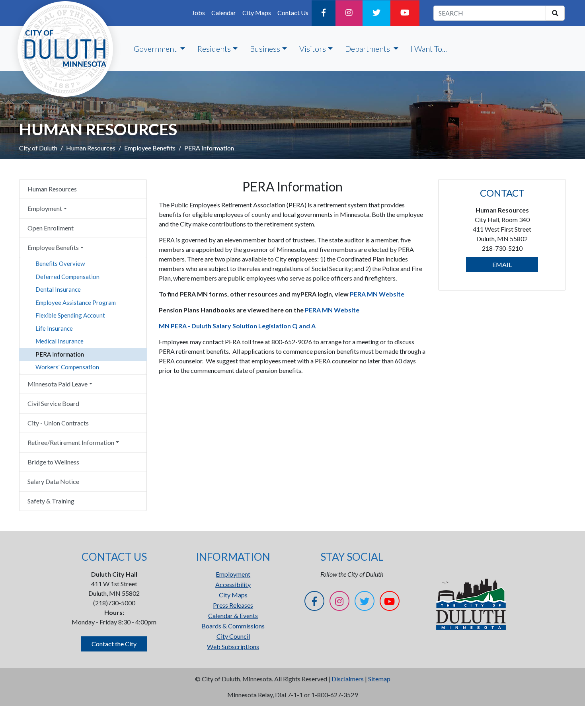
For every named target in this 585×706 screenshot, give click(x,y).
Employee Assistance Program (75, 302)
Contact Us (292, 12)
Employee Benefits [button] (53, 247)
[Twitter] (376, 13)
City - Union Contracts (58, 423)
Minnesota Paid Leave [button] (57, 384)
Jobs (198, 12)
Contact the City (114, 643)
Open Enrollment (50, 228)
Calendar (223, 12)
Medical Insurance (59, 341)
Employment (233, 574)
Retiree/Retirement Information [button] (70, 442)
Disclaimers (348, 679)
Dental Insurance (58, 289)
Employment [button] (44, 208)
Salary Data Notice (53, 481)
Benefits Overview (60, 263)
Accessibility (233, 584)
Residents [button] (214, 48)
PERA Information (59, 354)
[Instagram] (349, 13)
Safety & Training (50, 501)
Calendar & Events (233, 615)
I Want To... (429, 48)
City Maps (256, 12)
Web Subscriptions (233, 646)
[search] (555, 13)
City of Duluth (38, 148)
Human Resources (90, 148)
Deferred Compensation (67, 276)
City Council (233, 636)
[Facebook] (323, 13)
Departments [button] (368, 48)
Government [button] (156, 48)
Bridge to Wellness (53, 462)
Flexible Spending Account (70, 315)
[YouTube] (404, 13)
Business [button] (265, 48)
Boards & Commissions (233, 626)
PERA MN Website (377, 294)
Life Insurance (54, 328)
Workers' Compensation (67, 367)
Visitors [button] (312, 48)
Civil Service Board (53, 403)
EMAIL (502, 264)
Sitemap (379, 679)
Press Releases (233, 605)
